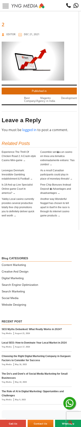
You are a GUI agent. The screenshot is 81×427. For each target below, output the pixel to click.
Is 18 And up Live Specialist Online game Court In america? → (17, 188)
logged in (29, 130)
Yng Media (7, 333)
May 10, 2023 (21, 382)
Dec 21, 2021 (31, 34)
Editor (11, 34)
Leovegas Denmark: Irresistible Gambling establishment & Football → (17, 174)
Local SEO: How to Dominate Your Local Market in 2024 (34, 342)
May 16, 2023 (21, 364)
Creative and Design (15, 271)
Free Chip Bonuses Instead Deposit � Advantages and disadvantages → (55, 188)
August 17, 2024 (22, 347)
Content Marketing (14, 265)
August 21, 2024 (22, 333)
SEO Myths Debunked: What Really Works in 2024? (32, 329)
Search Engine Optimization (20, 284)
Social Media (10, 298)
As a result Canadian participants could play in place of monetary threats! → (56, 174)
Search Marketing (13, 291)
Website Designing (14, 304)
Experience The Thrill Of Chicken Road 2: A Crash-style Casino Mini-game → (19, 156)
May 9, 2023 (20, 400)
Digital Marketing (13, 278)
